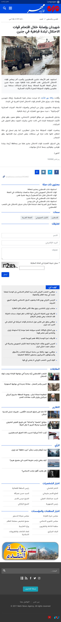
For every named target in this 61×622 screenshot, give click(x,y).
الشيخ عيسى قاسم (22, 498)
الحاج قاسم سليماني (50, 493)
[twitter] (35, 578)
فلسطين (55, 217)
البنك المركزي (53, 531)
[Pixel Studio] (48, 617)
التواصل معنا (24, 601)
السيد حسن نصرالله (21, 493)
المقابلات (55, 369)
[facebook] (30, 578)
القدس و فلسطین (52, 19)
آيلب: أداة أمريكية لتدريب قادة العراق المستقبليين (27, 432)
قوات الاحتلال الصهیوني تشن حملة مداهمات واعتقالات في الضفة (32, 192)
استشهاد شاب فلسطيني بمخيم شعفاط (42, 189)
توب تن (53, 287)
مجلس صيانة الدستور (21, 516)
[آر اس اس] (26, 578)
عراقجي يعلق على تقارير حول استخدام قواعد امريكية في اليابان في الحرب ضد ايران (30, 323)
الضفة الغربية (27, 217)
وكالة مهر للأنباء (47, 98)
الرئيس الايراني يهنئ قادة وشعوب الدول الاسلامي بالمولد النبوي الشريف (31, 301)
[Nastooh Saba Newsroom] (55, 617)
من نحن (36, 601)
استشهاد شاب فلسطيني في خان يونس (42, 201)
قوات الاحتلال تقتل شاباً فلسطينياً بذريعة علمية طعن (37, 195)
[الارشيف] (22, 578)
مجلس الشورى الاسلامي (49, 521)
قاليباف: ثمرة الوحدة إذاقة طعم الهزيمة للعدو (38, 338)
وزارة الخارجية (24, 526)
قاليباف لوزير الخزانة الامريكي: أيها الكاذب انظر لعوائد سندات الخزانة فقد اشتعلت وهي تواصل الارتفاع (30, 315)
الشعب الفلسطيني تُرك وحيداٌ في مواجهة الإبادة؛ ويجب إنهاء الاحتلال (23, 375)
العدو (41, 19)
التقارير (56, 407)
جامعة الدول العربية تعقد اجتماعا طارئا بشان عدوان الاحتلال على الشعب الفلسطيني (29, 206)
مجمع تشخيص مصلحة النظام (18, 521)
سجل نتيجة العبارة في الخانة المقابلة (45, 263)
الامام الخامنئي (52, 488)
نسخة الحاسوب (30, 588)
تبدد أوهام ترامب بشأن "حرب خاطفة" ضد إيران (29, 450)
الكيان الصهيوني (42, 217)
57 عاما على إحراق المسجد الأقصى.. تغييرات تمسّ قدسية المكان (24, 413)
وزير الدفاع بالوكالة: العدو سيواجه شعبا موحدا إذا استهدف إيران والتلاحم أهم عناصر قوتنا (31, 332)
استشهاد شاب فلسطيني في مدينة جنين (42, 198)
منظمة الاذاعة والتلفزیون (49, 526)
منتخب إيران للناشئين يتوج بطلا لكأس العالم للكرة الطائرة (33, 308)
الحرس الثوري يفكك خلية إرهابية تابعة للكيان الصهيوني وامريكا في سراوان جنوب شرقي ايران (30, 345)
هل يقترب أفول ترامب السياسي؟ (34, 470)
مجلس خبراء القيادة (50, 516)
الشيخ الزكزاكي (23, 504)
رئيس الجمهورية (52, 504)
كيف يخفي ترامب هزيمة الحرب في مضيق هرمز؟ (28, 460)
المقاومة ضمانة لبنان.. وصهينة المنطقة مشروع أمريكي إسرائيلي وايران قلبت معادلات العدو (26, 396)
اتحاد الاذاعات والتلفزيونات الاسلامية (19, 533)
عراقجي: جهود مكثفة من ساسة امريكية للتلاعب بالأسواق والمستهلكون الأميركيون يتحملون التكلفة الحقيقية (33, 353)
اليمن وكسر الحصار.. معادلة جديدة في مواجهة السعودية (25, 384)
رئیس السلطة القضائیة (20, 488)
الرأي (57, 445)
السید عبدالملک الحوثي (49, 498)
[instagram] (39, 578)
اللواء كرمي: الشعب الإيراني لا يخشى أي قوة (38, 360)
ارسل (5, 274)
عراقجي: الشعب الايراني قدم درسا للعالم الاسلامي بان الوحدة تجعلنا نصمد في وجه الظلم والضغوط (29, 293)
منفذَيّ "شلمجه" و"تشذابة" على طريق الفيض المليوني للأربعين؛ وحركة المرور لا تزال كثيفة (26, 423)
